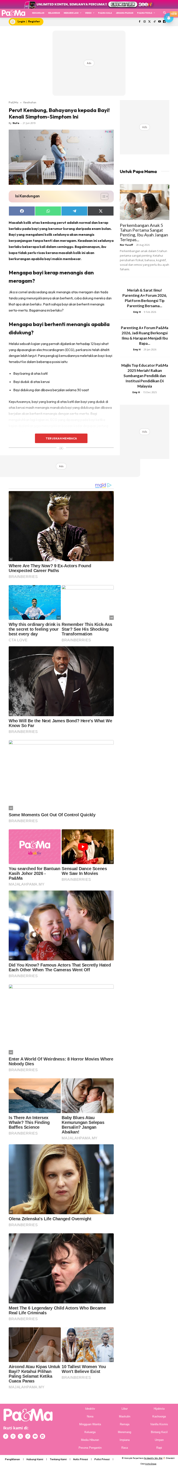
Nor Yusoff (126, 244)
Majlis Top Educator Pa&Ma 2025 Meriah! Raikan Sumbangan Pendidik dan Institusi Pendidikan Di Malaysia (144, 375)
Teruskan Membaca (61, 438)
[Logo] (13, 13)
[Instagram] (144, 21)
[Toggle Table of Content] (102, 196)
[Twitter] (149, 21)
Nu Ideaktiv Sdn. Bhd (153, 1458)
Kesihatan (29, 102)
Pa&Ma (13, 102)
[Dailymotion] (42, 1436)
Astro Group (150, 1464)
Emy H (137, 311)
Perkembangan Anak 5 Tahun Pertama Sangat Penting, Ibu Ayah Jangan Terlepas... (144, 232)
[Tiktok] (154, 21)
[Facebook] (139, 21)
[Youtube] (159, 21)
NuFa (16, 123)
